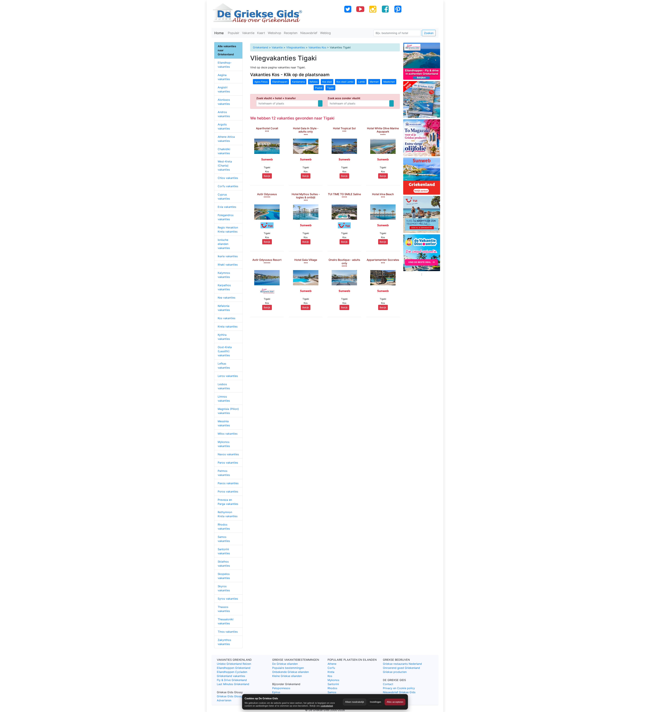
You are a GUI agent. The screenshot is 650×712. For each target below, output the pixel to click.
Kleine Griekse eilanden (287, 676)
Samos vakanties (224, 539)
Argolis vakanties (224, 126)
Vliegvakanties (295, 47)
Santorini (333, 684)
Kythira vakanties (224, 337)
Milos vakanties (227, 433)
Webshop (274, 33)
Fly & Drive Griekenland (232, 680)
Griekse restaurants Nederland (402, 663)
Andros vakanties (224, 114)
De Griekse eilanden (285, 663)
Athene (332, 663)
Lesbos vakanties (224, 386)
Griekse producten (395, 672)
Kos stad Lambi (345, 81)
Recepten (291, 33)
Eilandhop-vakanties (225, 64)
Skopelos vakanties (224, 576)
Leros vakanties (228, 376)
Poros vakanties (228, 491)
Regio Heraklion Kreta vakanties (228, 229)
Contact (388, 684)
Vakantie (248, 33)
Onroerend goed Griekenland (401, 668)
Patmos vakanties (224, 473)
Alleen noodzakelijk (354, 702)
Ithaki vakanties (228, 264)
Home (219, 33)
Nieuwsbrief (308, 33)
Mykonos (333, 680)
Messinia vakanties (224, 423)
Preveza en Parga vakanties (228, 502)
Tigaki (330, 87)
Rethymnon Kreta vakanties (227, 514)
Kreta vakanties (227, 326)
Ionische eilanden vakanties (224, 244)
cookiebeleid (327, 706)
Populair (233, 33)
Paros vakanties (228, 462)
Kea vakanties (226, 297)
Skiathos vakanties (224, 563)
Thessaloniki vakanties (225, 621)
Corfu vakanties (228, 186)
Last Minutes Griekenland (233, 684)
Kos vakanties (226, 318)
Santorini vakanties (224, 551)
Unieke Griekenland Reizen (234, 663)
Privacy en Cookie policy (399, 688)
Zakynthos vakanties (224, 642)
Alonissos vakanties (224, 101)
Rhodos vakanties (224, 526)
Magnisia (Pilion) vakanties (228, 411)
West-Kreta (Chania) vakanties (225, 165)
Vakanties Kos (317, 47)
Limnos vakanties (224, 398)
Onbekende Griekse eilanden (290, 672)
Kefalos (314, 81)
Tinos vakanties (228, 631)
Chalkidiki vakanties (224, 151)
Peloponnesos (281, 688)
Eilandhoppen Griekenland (233, 668)
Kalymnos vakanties (224, 275)
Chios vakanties (228, 178)
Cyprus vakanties (224, 196)
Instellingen (375, 702)
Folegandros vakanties (225, 217)
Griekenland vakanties (231, 676)
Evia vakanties (227, 207)
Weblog (325, 33)
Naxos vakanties (228, 454)
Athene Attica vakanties (226, 139)
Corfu (331, 668)
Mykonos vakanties (224, 444)
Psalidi (318, 87)
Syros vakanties (228, 598)
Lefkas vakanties (224, 365)
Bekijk (267, 175)
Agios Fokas (261, 81)
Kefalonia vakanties (224, 308)
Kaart (261, 33)
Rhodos (332, 688)
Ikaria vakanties (228, 256)
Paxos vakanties (228, 483)
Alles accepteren (395, 702)
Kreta (331, 672)
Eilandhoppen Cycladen (232, 672)
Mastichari (389, 81)
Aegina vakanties (224, 77)
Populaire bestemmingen (288, 668)
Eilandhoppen (279, 81)
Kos (330, 676)
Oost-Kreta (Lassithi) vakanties (225, 351)
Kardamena (298, 81)
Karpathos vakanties (224, 287)
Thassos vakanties (224, 609)
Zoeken (429, 33)
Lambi (361, 81)
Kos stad (327, 81)
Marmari (374, 81)
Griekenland (260, 47)
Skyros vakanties (224, 588)
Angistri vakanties (224, 89)
